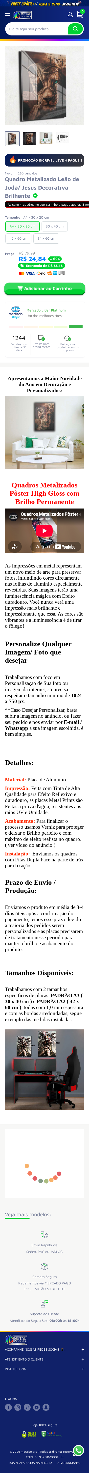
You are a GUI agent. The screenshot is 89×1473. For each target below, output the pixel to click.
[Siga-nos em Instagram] (17, 1407)
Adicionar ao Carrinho (48, 288)
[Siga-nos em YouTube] (36, 1407)
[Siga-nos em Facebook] (8, 1407)
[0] (77, 15)
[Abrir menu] (7, 15)
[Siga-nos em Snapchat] (46, 1407)
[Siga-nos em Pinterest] (27, 1407)
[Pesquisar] (75, 28)
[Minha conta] (70, 14)
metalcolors (29, 1451)
